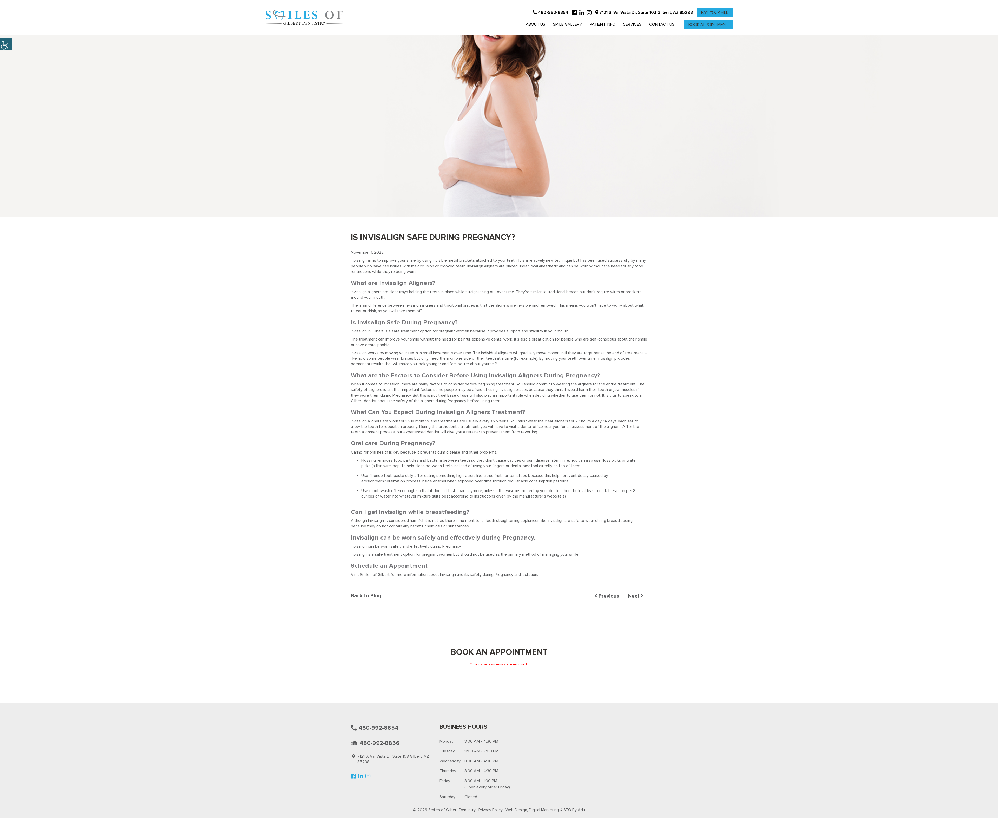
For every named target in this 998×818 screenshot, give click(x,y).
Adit (581, 810)
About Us (535, 24)
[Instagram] (589, 13)
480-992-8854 (552, 12)
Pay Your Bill (714, 12)
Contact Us (661, 24)
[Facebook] (574, 13)
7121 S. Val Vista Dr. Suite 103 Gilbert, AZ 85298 (645, 12)
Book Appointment (708, 24)
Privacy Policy (490, 810)
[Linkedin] (581, 13)
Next (634, 596)
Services (632, 24)
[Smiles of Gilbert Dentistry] (304, 18)
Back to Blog (366, 595)
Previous (608, 596)
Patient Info (602, 24)
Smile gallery (567, 24)
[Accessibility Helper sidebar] (6, 44)
